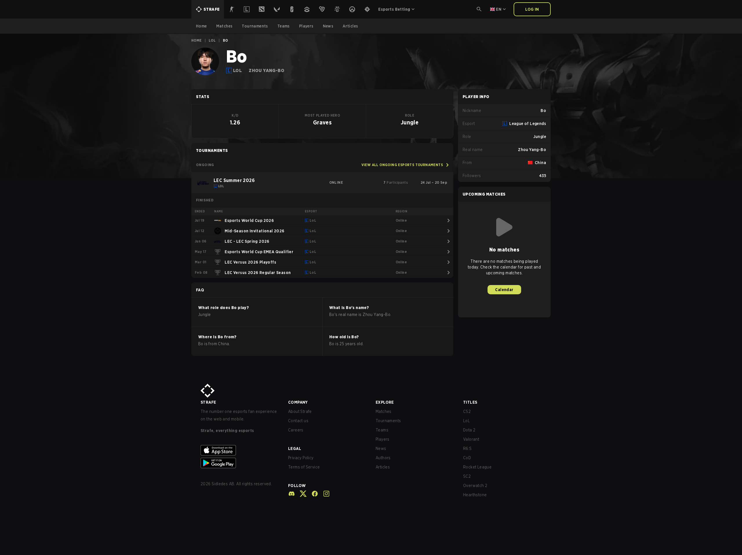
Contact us (298, 420)
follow (297, 485)
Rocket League (477, 467)
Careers (295, 430)
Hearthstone (475, 494)
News (381, 448)
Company (298, 402)
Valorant (471, 439)
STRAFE (208, 402)
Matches (384, 411)
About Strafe (300, 411)
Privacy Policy (301, 457)
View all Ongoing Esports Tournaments (402, 165)
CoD (467, 457)
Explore (385, 402)
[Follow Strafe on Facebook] (312, 493)
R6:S (467, 448)
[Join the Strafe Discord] (291, 493)
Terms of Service (304, 467)
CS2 (467, 411)
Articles (383, 467)
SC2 (467, 476)
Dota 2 (469, 430)
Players (383, 439)
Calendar (504, 289)
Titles (470, 402)
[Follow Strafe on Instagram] (324, 493)
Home (196, 40)
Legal (294, 448)
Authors (383, 457)
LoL (212, 40)
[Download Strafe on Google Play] (240, 463)
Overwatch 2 (475, 485)
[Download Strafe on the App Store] (240, 450)
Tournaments (388, 420)
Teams (382, 430)
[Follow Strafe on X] (301, 493)
